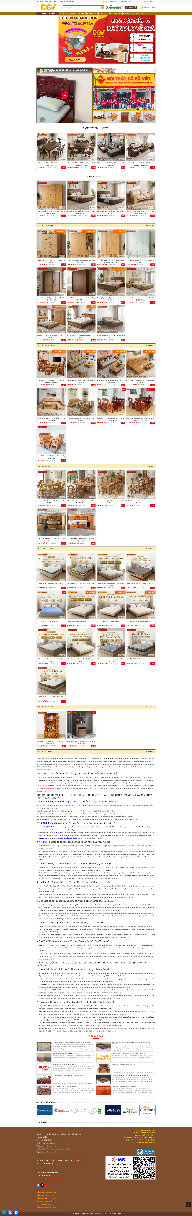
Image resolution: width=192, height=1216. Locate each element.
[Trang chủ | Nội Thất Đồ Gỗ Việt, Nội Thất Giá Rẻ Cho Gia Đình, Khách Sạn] (48, 10)
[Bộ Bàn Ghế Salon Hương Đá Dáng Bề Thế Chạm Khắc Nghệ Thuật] (51, 378)
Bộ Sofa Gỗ (82, 13)
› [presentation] (152, 35)
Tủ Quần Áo (73, 13)
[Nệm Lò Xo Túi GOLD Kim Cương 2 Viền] (51, 694)
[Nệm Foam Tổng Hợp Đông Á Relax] (51, 618)
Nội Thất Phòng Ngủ (45, 225)
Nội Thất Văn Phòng (45, 751)
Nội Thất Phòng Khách (46, 345)
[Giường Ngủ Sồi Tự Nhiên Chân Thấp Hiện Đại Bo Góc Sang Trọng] (140, 295)
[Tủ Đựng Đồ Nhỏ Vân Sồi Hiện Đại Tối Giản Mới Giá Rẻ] (51, 257)
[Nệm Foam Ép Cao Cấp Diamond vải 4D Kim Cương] (51, 656)
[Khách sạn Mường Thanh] (62, 1110)
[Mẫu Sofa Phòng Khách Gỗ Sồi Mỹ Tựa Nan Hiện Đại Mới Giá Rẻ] (81, 195)
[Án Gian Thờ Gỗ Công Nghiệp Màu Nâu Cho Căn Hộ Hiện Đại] (81, 739)
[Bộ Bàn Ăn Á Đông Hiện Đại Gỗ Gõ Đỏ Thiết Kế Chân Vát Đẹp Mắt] (111, 498)
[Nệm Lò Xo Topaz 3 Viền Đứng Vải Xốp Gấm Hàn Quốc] (111, 656)
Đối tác (136, 1)
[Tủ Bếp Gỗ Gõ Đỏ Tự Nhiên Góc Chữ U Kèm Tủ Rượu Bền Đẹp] (51, 536)
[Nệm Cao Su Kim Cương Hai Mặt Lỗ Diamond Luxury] (81, 656)
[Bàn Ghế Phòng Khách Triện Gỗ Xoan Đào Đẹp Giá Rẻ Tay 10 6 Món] (140, 415)
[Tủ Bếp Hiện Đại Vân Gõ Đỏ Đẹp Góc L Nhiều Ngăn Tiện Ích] (81, 536)
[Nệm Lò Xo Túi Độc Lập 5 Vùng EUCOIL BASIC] (81, 581)
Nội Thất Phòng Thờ (45, 707)
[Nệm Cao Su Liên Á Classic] (111, 618)
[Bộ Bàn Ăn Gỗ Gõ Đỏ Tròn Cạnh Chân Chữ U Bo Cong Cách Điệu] (140, 498)
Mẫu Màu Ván (124, 1)
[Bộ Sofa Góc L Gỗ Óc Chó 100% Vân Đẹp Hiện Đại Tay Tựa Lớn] (111, 195)
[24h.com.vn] (130, 1110)
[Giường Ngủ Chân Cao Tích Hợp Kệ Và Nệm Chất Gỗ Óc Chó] (81, 147)
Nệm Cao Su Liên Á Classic (111, 621)
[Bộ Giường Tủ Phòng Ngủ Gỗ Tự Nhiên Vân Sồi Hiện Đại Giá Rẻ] (51, 147)
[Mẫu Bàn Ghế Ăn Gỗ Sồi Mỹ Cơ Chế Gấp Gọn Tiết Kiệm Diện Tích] (81, 498)
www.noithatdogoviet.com (49, 1146)
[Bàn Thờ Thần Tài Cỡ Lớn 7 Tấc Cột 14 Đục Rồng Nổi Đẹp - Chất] (51, 739)
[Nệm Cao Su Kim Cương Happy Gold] (140, 618)
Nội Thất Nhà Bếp (44, 466)
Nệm (120, 13)
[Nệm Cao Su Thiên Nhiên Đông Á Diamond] (51, 581)
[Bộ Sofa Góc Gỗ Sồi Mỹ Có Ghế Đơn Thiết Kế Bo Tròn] (140, 147)
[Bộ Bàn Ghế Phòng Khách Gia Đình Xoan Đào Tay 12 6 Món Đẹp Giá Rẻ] (111, 415)
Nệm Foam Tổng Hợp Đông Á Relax (51, 621)
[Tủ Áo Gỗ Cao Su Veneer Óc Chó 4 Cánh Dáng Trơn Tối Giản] (81, 295)
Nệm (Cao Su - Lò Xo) (45, 549)
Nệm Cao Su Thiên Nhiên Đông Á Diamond (51, 583)
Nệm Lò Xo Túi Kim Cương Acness (140, 659)
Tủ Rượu (102, 13)
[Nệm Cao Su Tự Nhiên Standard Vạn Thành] (81, 618)
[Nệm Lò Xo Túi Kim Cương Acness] (140, 656)
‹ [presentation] (61, 35)
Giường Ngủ (64, 13)
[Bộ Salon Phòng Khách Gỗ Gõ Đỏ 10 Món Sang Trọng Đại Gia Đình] (111, 147)
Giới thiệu (117, 1)
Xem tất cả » (150, 225)
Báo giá (131, 1)
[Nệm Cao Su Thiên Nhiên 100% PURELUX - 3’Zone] (111, 581)
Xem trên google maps (53, 1152)
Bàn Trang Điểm (92, 13)
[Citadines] (79, 1110)
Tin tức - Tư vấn (144, 1)
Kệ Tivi (115, 13)
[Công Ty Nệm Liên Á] (45, 1110)
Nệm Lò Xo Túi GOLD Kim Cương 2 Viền (51, 696)
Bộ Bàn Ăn (126, 13)
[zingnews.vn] (147, 1110)
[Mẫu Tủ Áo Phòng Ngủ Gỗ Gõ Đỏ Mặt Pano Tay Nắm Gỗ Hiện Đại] (51, 195)
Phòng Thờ (135, 13)
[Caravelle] (96, 1110)
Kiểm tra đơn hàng (108, 1)
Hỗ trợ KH (151, 1)
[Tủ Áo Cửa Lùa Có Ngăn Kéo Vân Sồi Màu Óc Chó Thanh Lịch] (51, 295)
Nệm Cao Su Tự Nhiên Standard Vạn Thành (81, 621)
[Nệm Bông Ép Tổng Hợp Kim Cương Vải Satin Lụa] (140, 581)
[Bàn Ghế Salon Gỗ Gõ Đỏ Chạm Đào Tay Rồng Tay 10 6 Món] (51, 453)
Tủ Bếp (142, 13)
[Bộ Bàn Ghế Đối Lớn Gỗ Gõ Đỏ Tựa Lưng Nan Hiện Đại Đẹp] (111, 378)
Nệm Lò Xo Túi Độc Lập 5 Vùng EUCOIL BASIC (81, 583)
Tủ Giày (109, 13)
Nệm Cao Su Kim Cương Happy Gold (141, 621)
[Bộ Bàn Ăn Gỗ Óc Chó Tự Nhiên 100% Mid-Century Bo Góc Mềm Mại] (140, 195)
